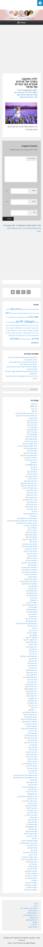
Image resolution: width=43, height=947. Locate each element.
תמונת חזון (34, 866)
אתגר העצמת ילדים (31, 444)
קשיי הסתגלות (32, 824)
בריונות (35, 467)
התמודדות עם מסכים (30, 570)
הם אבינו (34, 516)
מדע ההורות (33, 740)
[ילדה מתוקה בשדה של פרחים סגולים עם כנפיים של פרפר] (21, 124)
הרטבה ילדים (33, 553)
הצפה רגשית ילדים (31, 551)
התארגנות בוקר (32, 560)
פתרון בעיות (33, 803)
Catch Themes (30, 943)
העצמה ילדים (33, 532)
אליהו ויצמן (34, 418)
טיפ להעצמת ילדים (31, 640)
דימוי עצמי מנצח (32, 481)
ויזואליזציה (34, 586)
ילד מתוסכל (14, 330)
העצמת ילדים (25, 321)
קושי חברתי (33, 820)
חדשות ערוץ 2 (32, 602)
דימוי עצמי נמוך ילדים (30, 486)
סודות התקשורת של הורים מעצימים (26, 778)
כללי (35, 708)
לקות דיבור (33, 731)
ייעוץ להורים (33, 665)
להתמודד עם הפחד (31, 722)
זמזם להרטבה (33, 595)
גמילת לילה (33, 479)
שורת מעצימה (33, 845)
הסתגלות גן (33, 528)
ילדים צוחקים (33, 691)
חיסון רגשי (34, 616)
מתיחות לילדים (32, 766)
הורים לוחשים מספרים (30, 915)
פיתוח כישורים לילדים (30, 801)
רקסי (35, 838)
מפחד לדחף (33, 759)
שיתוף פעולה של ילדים (30, 859)
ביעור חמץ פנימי (32, 460)
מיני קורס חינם (32, 752)
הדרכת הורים (33, 490)
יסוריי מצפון (33, 701)
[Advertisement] (21, 50)
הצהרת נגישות (32, 927)
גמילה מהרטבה (32, 476)
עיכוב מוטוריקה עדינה (30, 787)
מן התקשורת (33, 917)
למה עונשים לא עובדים (30, 729)
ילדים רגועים (33, 693)
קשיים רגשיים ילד (32, 834)
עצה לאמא (33, 794)
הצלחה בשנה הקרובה (30, 546)
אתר (34, 212)
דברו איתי (34, 924)
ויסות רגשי (34, 588)
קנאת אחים (33, 822)
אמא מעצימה (33, 430)
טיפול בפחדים (32, 642)
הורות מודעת (13, 317)
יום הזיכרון (34, 651)
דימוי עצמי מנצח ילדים (30, 483)
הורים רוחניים (33, 509)
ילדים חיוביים (33, 679)
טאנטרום (34, 635)
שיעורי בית (34, 855)
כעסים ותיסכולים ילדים (30, 719)
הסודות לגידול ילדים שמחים (28, 518)
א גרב (35, 409)
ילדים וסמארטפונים (31, 677)
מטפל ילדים (33, 747)
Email (34, 201)
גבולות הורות (33, 472)
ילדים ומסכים (33, 675)
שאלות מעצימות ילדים (30, 841)
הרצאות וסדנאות (32, 913)
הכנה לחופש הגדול (31, 514)
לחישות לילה (8, 333)
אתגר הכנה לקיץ (32, 441)
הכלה (35, 511)
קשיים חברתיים (32, 831)
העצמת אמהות (32, 535)
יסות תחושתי (33, 703)
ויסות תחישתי (33, 593)
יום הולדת (34, 649)
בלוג (33, 710)
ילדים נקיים (12, 328)
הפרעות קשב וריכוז (11, 322)
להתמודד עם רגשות (17, 333)
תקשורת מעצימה (32, 885)
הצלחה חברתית (32, 549)
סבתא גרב (33, 771)
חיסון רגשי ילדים (32, 619)
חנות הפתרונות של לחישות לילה (27, 623)
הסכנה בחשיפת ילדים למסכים (27, 523)
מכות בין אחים (32, 754)
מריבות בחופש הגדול (30, 764)
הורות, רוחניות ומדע (31, 500)
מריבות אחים (22, 335)
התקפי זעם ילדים (32, 579)
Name (34, 190)
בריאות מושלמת (32, 465)
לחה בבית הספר (32, 724)
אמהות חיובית (33, 437)
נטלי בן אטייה (33, 768)
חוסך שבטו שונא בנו (31, 605)
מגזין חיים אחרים (32, 738)
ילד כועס (25, 330)
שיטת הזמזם (33, 848)
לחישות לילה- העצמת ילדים (28, 908)
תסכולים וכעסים (32, 871)
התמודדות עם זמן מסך (30, 567)
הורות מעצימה (32, 497)
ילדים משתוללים (19, 328)
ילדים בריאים (33, 672)
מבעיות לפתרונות (31, 735)
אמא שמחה (33, 434)
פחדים (35, 338)
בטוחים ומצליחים (32, 448)
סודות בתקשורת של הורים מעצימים (26, 775)
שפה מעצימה (22, 339)
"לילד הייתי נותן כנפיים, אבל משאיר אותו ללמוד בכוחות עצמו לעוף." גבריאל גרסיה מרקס (25, 95)
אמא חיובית (33, 425)
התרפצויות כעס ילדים (30, 584)
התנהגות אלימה (15, 325)
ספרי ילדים (33, 785)
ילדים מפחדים (27, 328)
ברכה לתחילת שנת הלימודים (25, 313)
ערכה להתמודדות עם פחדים (28, 796)
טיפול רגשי (34, 644)
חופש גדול (34, 607)
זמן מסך (34, 598)
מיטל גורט (34, 750)
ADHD (37, 309)
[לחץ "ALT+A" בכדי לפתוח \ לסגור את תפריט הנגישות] (40, 3)
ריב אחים (29, 339)
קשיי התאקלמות (32, 827)
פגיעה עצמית (11, 335)
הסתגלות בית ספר (31, 525)
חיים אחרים (33, 614)
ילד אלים (8, 325)
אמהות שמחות (32, 439)
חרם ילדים (34, 630)
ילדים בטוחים (35, 328)
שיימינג (35, 850)
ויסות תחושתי (33, 591)
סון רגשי (34, 780)
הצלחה (35, 542)
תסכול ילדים (33, 869)
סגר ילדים (34, 773)
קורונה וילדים (33, 813)
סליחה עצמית (33, 782)
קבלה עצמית (33, 810)
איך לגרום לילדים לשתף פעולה (27, 413)
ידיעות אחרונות (32, 647)
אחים (35, 411)
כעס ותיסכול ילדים (31, 715)
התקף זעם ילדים (32, 574)
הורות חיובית (33, 495)
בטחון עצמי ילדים (31, 453)
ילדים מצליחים (32, 686)
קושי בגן (34, 817)
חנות (35, 906)
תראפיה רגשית (32, 887)
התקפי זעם (33, 577)
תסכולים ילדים (32, 873)
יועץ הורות (34, 658)
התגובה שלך (31, 158)
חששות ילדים (33, 633)
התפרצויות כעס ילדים (30, 572)
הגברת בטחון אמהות (22, 317)
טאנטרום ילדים (32, 637)
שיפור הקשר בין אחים (30, 857)
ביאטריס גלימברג (31, 458)
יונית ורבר (34, 654)
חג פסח (34, 600)
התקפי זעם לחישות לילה (29, 581)
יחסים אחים (33, 663)
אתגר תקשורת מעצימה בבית (28, 446)
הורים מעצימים (32, 507)
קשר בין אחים (33, 836)
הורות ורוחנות (33, 493)
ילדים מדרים (33, 682)
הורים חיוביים (33, 504)
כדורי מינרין (33, 705)
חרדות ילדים (33, 626)
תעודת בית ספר (32, 876)
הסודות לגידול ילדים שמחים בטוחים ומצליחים (23, 521)
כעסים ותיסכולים (32, 717)
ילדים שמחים (31, 330)
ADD (33, 309)
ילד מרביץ (20, 330)
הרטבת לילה (29, 325)
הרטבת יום (36, 325)
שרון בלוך (34, 864)
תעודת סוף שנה (32, 878)
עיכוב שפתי (33, 789)
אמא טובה (34, 427)
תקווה (35, 880)
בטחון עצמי (15, 309)
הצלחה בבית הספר (31, 544)
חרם (35, 628)
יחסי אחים (34, 661)
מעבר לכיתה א (32, 757)
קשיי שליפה (33, 829)
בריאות (35, 462)
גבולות (35, 469)
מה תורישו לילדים (31, 742)
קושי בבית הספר (32, 815)
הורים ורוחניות (33, 502)
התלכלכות (22, 325)
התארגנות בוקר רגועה (30, 563)
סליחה (17, 335)
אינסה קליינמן (33, 910)
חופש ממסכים (32, 609)
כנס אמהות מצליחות (30, 712)
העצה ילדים (33, 530)
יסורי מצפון (33, 698)
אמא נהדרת (33, 432)
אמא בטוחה (33, 423)
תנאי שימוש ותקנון (31, 920)
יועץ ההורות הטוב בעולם (29, 656)
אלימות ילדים (33, 420)
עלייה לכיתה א (32, 792)
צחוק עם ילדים (32, 808)
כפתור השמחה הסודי (28, 333)
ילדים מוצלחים (32, 684)
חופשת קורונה (33, 612)
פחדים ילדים (33, 799)
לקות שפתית (35, 335)
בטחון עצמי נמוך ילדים (30, 455)
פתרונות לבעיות (32, 806)
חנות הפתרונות (32, 621)
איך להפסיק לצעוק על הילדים (28, 416)
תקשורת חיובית (32, 883)
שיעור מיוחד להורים (31, 852)
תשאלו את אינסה (32, 890)
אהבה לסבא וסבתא (27, 309)
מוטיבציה (29, 335)
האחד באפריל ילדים (31, 488)
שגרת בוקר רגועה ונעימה (29, 843)
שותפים (34, 922)
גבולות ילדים (13, 313)
